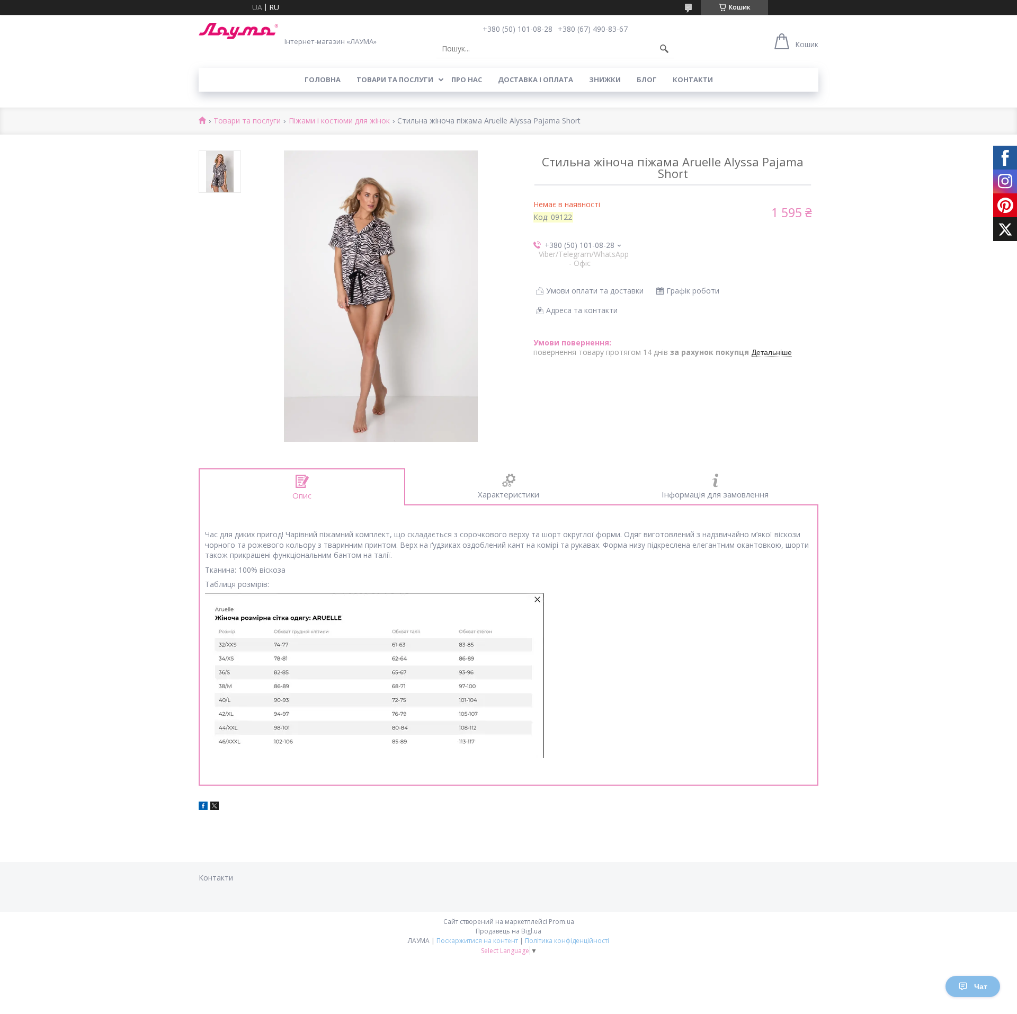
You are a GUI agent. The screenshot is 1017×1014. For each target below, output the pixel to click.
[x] (214, 807)
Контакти (693, 79)
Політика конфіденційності (567, 940)
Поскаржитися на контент (477, 940)
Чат (980, 986)
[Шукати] (664, 49)
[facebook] (203, 807)
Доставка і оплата (535, 79)
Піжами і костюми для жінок (339, 121)
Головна (323, 79)
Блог (647, 79)
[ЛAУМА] (238, 31)
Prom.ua (561, 921)
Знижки (605, 79)
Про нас (466, 79)
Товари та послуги (394, 79)
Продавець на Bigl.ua (508, 931)
